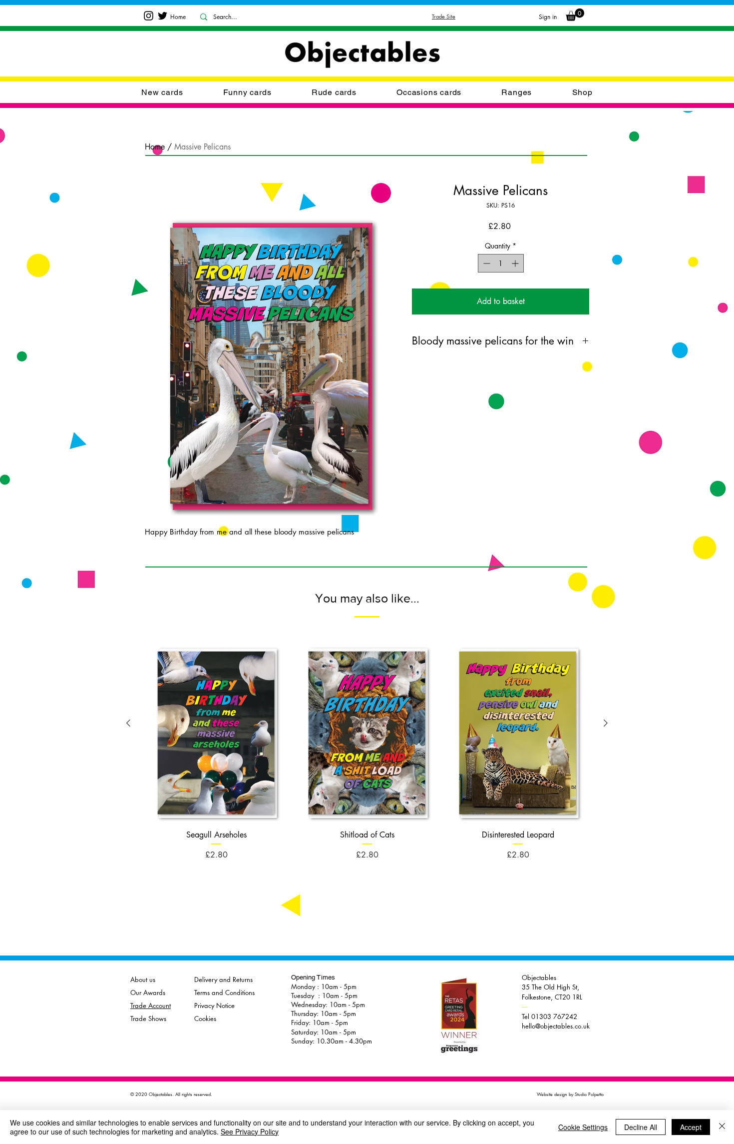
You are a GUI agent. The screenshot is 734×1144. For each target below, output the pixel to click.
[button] (428, 92)
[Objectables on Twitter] (162, 16)
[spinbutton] (501, 263)
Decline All (640, 1127)
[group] (367, 743)
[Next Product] (606, 723)
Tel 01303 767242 (549, 1011)
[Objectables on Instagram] (148, 16)
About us (142, 979)
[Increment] (516, 263)
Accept (691, 1127)
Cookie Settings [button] (583, 1127)
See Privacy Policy (250, 1131)
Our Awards (147, 992)
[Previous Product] (128, 723)
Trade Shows (148, 1018)
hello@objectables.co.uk (556, 1026)
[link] (575, 14)
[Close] (722, 1127)
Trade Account (150, 1005)
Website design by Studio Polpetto (570, 1094)
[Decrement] (485, 263)
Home (155, 147)
